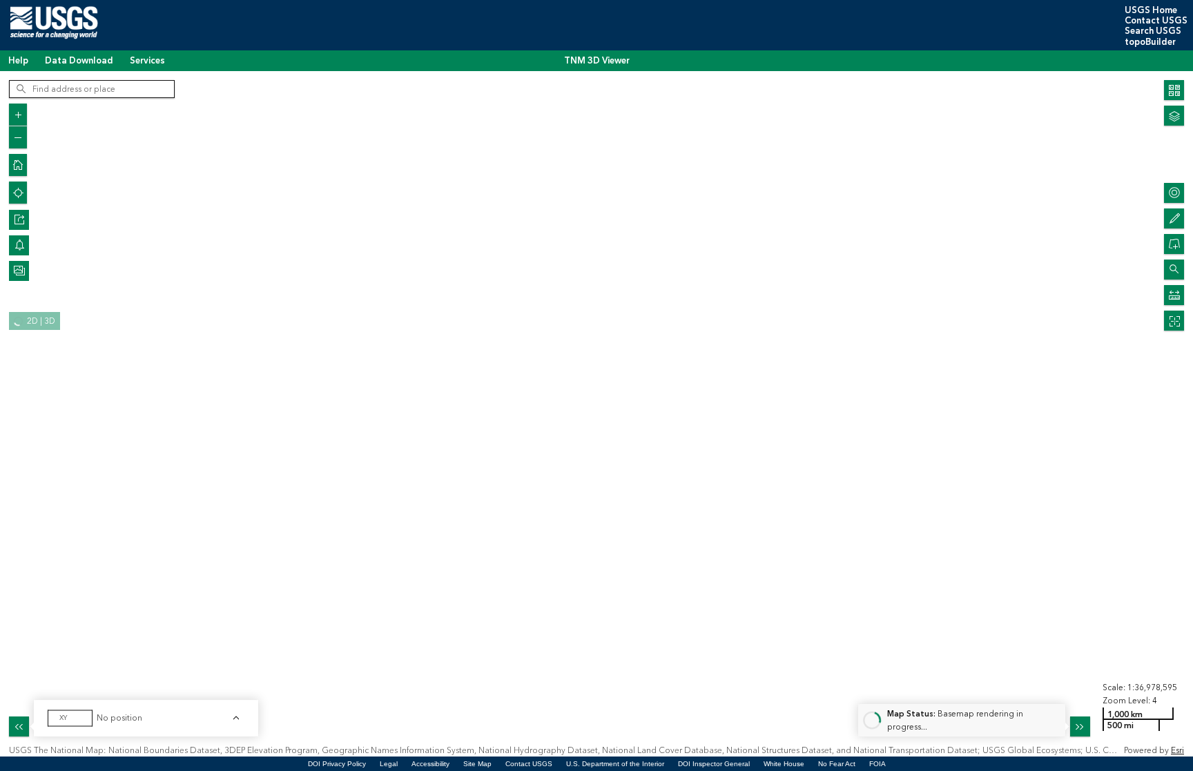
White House (784, 764)
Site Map (477, 764)
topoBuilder (1150, 42)
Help (18, 60)
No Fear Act (836, 764)
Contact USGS (1156, 20)
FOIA (877, 764)
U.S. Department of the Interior (615, 764)
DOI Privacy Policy (337, 764)
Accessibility (430, 764)
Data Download (79, 60)
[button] (19, 220)
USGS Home (1151, 10)
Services (147, 60)
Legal (389, 764)
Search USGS (1153, 31)
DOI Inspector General (714, 764)
